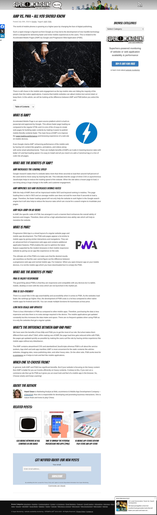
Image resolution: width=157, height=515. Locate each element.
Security (18, 506)
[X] (2, 31)
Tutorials (54, 506)
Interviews (107, 504)
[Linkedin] (2, 35)
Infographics (98, 504)
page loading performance (26, 136)
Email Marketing (71, 504)
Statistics (41, 506)
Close (155, 498)
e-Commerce (60, 504)
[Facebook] (2, 26)
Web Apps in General (64, 506)
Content (52, 504)
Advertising (27, 504)
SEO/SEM (25, 506)
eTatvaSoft (28, 395)
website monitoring (133, 70)
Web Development (87, 506)
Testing (48, 506)
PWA (49, 22)
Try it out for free (125, 63)
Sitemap (105, 506)
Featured (80, 504)
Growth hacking (89, 504)
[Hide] (1, 40)
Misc (112, 504)
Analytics (34, 504)
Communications (44, 504)
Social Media (34, 506)
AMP (45, 22)
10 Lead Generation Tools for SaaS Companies (141, 502)
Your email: (57, 465)
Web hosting (97, 506)
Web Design (76, 506)
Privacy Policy (47, 482)
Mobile (34, 22)
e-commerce (18, 355)
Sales (13, 506)
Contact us (89, 511)
